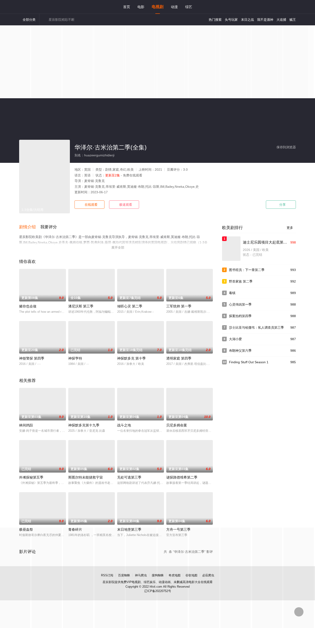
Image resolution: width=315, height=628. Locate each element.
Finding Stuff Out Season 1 (248, 362)
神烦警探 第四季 (31, 358)
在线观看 (90, 204)
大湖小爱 (235, 339)
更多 (291, 227)
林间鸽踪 (26, 425)
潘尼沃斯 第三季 (80, 306)
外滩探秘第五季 (31, 477)
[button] (29, 227)
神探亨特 (75, 358)
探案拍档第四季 (240, 316)
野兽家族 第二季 (241, 281)
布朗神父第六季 (240, 350)
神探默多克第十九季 (83, 425)
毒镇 (232, 293)
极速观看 (124, 204)
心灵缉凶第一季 (240, 304)
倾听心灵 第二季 (129, 306)
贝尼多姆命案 (176, 425)
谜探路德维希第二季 (181, 477)
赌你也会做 (27, 306)
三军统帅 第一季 (178, 306)
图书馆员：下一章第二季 (246, 270)
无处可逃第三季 (129, 477)
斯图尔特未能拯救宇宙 (85, 477)
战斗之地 (124, 425)
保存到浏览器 (286, 147)
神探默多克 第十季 (131, 358)
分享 (281, 204)
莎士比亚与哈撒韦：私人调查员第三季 (256, 327)
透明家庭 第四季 (178, 358)
